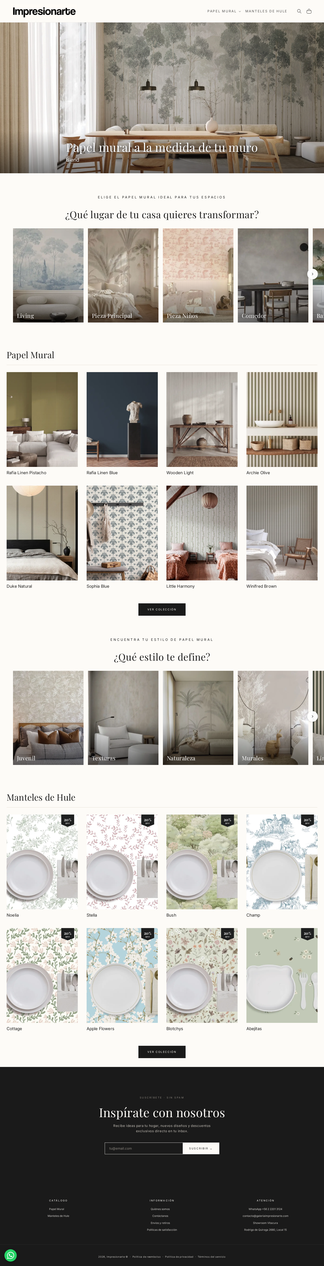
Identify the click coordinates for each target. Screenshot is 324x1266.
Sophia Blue (98, 586)
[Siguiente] (312, 274)
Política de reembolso (146, 1256)
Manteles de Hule (41, 797)
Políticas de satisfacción (162, 1229)
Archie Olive (258, 472)
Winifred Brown (261, 586)
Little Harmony (180, 586)
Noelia (13, 915)
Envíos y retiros (160, 1223)
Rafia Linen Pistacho (26, 472)
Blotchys (174, 1028)
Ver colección (161, 609)
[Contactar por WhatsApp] (10, 1255)
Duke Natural (19, 586)
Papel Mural (30, 354)
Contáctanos (160, 1216)
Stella (92, 915)
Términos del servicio (212, 1256)
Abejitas (254, 1028)
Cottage (14, 1028)
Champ (253, 915)
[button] (224, 11)
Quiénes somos (160, 1209)
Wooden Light (180, 472)
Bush (171, 915)
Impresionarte (116, 1256)
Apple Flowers (100, 1028)
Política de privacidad (179, 1256)
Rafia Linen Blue (102, 472)
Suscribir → (201, 1148)
